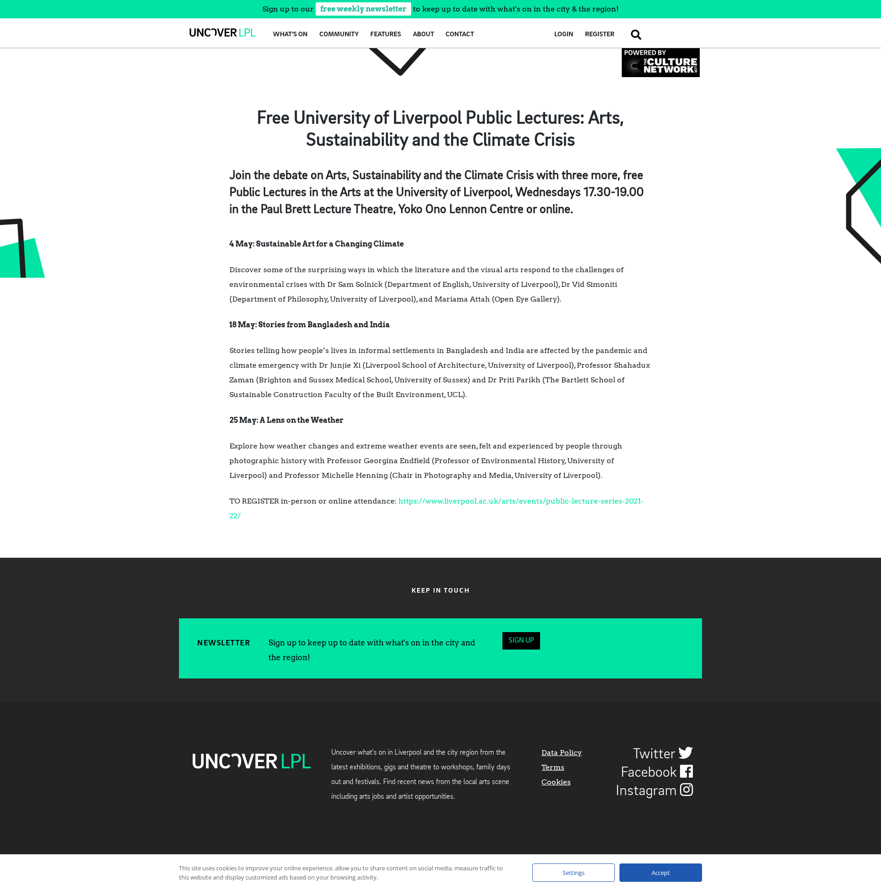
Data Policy (561, 752)
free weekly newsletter (363, 9)
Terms (552, 767)
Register (599, 34)
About (423, 34)
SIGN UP (521, 640)
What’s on (290, 34)
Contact (460, 34)
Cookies (556, 782)
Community (339, 34)
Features (385, 34)
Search (633, 34)
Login (563, 34)
